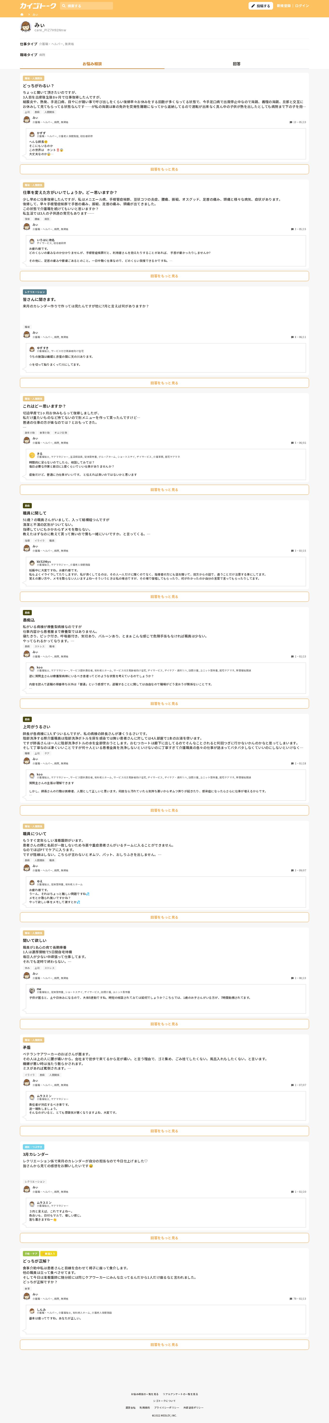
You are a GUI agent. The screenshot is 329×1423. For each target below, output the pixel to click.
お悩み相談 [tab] (92, 63)
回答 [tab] (237, 63)
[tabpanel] (164, 712)
